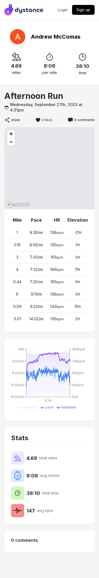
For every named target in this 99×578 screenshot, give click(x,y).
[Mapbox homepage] (18, 204)
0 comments (84, 120)
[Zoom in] (11, 134)
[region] (49, 168)
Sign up (83, 9)
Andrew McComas (56, 36)
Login (63, 9)
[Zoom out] (11, 142)
